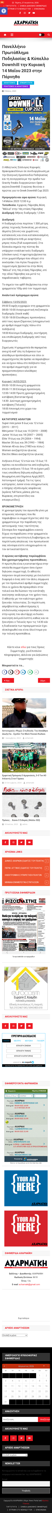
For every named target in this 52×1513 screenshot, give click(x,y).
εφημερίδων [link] (31, 956)
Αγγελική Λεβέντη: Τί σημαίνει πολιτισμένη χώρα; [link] (10, 680)
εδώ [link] (23, 647)
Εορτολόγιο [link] (23, 1318)
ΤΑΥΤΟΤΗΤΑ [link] (10, 6)
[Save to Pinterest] (17, 672)
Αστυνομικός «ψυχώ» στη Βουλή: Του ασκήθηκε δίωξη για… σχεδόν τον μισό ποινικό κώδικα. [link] (25, 732)
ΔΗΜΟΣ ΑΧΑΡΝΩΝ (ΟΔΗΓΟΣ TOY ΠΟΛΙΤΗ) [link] (24, 861)
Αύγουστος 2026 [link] (26, 1366)
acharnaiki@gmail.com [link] (29, 1284)
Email (4, 1479)
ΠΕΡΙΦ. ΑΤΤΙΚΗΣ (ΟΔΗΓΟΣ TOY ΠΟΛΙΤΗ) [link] (23, 868)
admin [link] (24, 824)
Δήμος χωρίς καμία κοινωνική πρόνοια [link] (45, 680)
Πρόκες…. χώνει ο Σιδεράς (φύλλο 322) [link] (21, 820)
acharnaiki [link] (29, 738)
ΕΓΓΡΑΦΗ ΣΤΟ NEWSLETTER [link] (19, 9)
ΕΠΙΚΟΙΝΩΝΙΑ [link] (39, 9)
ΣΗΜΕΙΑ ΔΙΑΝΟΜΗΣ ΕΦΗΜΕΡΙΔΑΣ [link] (33, 6)
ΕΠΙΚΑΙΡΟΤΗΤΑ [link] (26, 83)
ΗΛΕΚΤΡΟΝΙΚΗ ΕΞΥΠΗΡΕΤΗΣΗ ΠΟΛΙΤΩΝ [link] (23, 875)
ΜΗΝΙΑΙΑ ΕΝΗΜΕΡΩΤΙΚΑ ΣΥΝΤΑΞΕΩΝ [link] (22, 882)
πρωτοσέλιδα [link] (19, 956)
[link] (4, 11)
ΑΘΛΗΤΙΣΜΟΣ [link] (9, 83)
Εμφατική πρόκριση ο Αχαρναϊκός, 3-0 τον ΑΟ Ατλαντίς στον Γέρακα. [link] (24, 777)
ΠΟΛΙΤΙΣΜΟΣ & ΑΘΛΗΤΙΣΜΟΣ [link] (16, 86)
